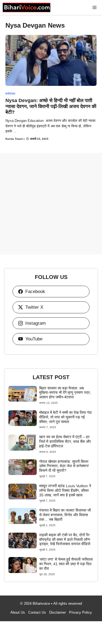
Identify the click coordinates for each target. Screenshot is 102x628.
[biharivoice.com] (26, 7)
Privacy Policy (80, 612)
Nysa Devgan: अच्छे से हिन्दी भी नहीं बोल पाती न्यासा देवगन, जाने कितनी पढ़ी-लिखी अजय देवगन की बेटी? (50, 106)
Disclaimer (57, 612)
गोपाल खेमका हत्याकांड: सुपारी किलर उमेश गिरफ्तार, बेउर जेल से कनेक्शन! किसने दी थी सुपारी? (64, 466)
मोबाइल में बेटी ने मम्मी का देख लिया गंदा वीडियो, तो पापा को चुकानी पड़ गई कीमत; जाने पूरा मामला (65, 417)
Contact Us (37, 612)
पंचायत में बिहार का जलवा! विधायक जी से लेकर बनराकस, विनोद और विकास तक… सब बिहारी (65, 515)
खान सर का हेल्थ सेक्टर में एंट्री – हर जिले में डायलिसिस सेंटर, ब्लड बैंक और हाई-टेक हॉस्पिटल (65, 441)
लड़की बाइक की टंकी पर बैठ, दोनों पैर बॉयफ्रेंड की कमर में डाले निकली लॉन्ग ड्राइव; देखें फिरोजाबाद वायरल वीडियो (64, 539)
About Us (17, 612)
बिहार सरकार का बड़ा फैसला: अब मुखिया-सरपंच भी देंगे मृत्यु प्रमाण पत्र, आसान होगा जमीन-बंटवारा (65, 392)
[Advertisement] (51, 204)
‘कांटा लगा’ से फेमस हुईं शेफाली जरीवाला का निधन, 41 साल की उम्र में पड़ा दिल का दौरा (66, 564)
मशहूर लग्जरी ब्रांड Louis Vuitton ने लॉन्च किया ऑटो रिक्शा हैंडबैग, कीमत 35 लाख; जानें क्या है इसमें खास (65, 490)
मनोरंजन (10, 94)
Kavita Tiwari (14, 138)
